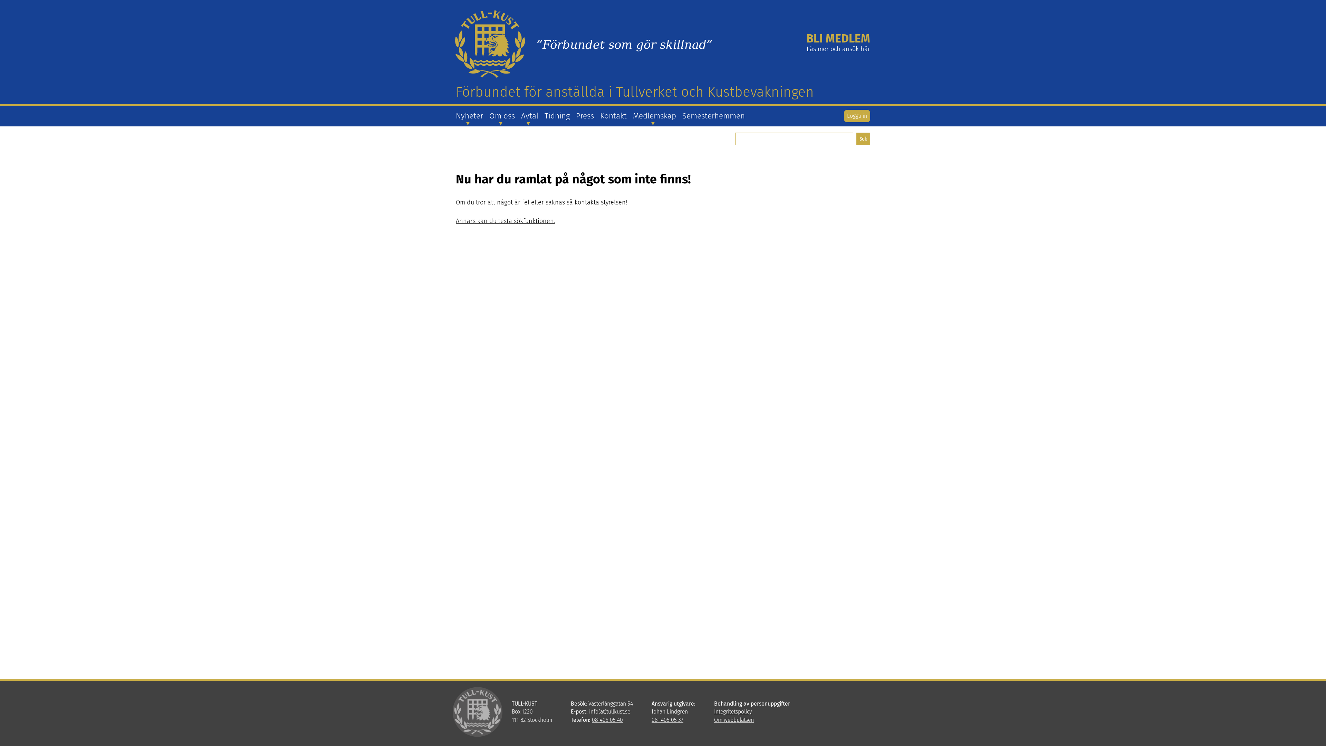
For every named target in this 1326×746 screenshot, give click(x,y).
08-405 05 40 (607, 720)
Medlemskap (654, 116)
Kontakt (613, 116)
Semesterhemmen (713, 116)
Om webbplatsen (734, 720)
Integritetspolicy (733, 711)
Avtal (529, 116)
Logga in (857, 116)
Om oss (502, 116)
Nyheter (469, 116)
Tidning (557, 116)
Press (585, 116)
